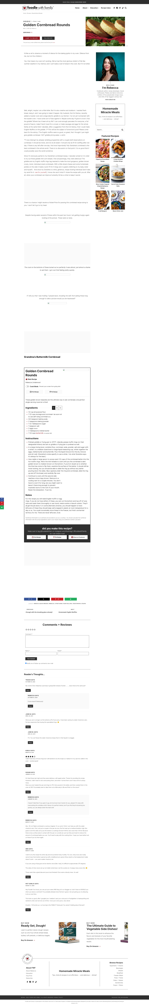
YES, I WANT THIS (87, 518)
